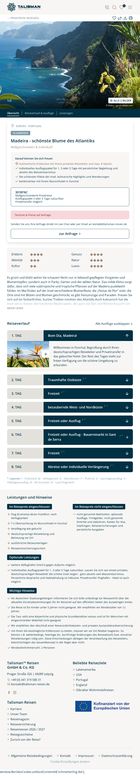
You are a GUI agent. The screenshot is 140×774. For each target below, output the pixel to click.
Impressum (86, 756)
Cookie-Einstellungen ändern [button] (70, 762)
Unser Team (18, 714)
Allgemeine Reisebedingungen (31, 756)
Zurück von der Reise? (25, 740)
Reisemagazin (19, 719)
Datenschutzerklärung (117, 756)
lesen (15, 308)
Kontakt (65, 756)
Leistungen (66, 113)
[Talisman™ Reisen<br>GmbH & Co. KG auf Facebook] (9, 692)
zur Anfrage (68, 233)
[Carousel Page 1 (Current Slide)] (25, 363)
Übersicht (13, 113)
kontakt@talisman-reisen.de (110, 224)
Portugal (82, 680)
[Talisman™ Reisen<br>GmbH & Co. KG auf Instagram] (15, 692)
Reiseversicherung (23, 724)
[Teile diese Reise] (120, 18)
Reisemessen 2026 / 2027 (27, 729)
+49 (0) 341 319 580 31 (26, 680)
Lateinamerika (86, 670)
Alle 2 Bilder (122, 100)
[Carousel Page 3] (31, 363)
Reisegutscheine (21, 734)
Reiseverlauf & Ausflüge (39, 113)
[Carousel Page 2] (28, 363)
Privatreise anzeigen (24, 18)
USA (79, 675)
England (81, 685)
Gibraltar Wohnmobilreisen (95, 690)
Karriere (16, 709)
